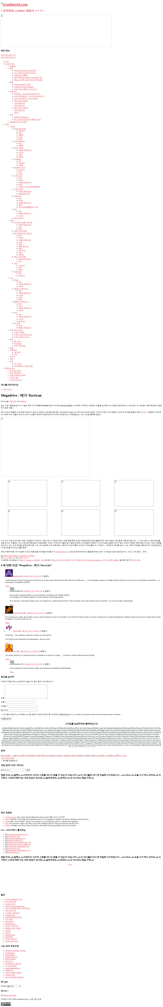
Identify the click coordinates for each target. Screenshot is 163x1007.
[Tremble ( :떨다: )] (56, 737)
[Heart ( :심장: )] (44, 743)
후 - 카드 (17, 341)
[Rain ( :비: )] (123, 743)
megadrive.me (10, 924)
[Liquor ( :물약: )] (139, 741)
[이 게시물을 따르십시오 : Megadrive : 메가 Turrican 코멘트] (18, 558)
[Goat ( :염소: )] (22, 741)
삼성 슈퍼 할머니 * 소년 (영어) (26, 98)
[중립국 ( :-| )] (54, 728)
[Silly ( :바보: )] (158, 728)
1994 (53, 560)
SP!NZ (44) (15, 836)
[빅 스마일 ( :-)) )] (12, 728)
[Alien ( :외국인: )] (102, 737)
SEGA (12, 220)
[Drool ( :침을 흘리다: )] (51, 730)
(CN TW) (22, 251)
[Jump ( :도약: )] (19, 734)
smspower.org (10, 935)
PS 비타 (17, 323)
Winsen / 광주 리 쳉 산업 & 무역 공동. (28, 80)
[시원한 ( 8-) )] (82, 728)
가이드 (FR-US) (16, 380)
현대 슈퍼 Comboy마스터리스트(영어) (21, 110)
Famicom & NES (20, 129)
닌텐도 (12, 126)
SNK (11, 348)
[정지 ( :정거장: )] (134, 734)
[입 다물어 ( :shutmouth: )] (44, 732)
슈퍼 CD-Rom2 (20, 346)
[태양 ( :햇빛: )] (110, 743)
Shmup (7, 933)
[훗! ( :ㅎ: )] (71, 730)
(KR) (20, 139)
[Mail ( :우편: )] (37, 745)
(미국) (21, 152)
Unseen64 (8, 937)
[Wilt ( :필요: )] (82, 730)
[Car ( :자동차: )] (12, 745)
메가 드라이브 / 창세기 (23, 233)
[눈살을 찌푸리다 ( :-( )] (32, 728)
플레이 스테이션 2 (21, 289)
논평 (2, 698)
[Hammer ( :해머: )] (151, 745)
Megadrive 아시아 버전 (18, 122)
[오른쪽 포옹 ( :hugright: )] (54, 734)
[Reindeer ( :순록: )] (102, 741)
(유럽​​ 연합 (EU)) (25, 150)
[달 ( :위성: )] (100, 743)
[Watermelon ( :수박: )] (6, 743)
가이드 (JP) (14, 378)
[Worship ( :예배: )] (69, 737)
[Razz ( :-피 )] (71, 728)
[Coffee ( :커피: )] (146, 741)
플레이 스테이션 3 (21, 302)
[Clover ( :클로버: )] (129, 745)
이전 (4, 389)
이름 (3, 702)
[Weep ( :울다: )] (88, 730)
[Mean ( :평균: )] (74, 732)
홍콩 (11, 82)
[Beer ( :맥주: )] (127, 741)
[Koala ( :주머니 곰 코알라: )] (34, 741)
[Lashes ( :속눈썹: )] (13, 730)
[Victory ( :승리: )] (89, 737)
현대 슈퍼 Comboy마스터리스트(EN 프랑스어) (21, 103)
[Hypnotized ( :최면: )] (126, 730)
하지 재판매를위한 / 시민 (28, 207)
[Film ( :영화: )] (61, 745)
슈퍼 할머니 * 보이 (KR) (23, 366)
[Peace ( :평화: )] (77, 743)
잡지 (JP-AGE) (15, 371)
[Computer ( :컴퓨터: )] (99, 745)
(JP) (20, 133)
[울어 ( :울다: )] (48, 728)
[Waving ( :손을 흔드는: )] (127, 734)
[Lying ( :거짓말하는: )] (12, 737)
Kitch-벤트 (9, 922)
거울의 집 (9, 970)
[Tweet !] (160, 26)
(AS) (20, 242)
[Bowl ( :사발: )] (15, 743)
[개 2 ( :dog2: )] (10, 741)
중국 (11, 68)
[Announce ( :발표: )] (25, 745)
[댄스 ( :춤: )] (7, 734)
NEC (11, 339)
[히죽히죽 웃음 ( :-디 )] (19, 728)
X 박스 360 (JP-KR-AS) (23, 335)
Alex (7, 819)
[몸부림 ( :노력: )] (100, 730)
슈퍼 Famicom (19, 141)
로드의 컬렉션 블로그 (13, 973)
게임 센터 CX (10, 911)
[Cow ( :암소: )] (150, 739)
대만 (11, 115)
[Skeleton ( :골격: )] (103, 739)
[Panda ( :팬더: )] (70, 741)
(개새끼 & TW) (24, 194)
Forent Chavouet (11, 957)
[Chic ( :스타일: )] (77, 728)
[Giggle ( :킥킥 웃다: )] (57, 730)
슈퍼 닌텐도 (19, 148)
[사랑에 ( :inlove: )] (44, 730)
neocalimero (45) (22, 834)
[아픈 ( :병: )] (146, 732)
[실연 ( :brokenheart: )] (53, 743)
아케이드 (13, 350)
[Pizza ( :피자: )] (158, 741)
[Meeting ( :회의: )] (120, 734)
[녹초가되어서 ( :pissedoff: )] (105, 732)
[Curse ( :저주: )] (96, 737)
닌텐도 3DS (18, 189)
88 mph (3, 986)
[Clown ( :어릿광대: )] (114, 737)
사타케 (8, 931)
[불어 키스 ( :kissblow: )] (64, 734)
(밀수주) (17, 352)
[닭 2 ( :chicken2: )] (143, 739)
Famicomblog (10, 955)
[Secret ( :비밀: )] (112, 734)
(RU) (20, 253)
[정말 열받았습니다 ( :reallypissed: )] (116, 732)
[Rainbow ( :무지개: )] (147, 743)
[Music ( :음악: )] (25, 739)
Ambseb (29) (18, 840)
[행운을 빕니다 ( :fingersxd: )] (29, 737)
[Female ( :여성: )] (32, 743)
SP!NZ (15, 631)
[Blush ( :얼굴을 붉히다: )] (30, 730)
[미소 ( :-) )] (5, 728)
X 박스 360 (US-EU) (21, 337)
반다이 (12, 357)
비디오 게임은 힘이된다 (14, 977)
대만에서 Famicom (21, 117)
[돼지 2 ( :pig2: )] (81, 741)
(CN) (20, 174)
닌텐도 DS (18, 176)
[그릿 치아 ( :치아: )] (90, 732)
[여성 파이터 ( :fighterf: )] (153, 737)
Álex (7, 823)
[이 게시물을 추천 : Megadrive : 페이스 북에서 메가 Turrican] (5, 558)
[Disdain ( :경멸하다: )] (5, 732)
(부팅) (21, 157)
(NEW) (21, 255)
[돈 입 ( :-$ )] (21, 732)
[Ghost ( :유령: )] (95, 739)
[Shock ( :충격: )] (138, 728)
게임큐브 (17, 196)
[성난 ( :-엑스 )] (88, 728)
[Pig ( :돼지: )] (76, 741)
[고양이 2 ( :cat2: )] (121, 739)
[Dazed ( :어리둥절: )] (118, 730)
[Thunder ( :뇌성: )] (130, 743)
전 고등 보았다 (11, 966)
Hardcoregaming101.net (13, 917)
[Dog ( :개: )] (4, 741)
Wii (15, 209)
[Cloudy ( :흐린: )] (117, 743)
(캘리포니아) (24, 246)
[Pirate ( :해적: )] (43, 739)
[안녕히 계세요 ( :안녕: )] (78, 734)
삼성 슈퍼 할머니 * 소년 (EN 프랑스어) (29, 96)
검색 (2, 770)
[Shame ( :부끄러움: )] (59, 732)
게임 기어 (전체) (20, 231)
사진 (103, 560)
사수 (108, 560)
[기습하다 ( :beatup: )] (67, 732)
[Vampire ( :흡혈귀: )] (76, 739)
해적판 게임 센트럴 (12, 928)
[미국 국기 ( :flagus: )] (93, 743)
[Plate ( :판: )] (20, 743)
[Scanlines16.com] (14, 4)
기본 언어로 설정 (7, 758)
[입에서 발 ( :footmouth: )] (33, 732)
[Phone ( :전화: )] (48, 745)
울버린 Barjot (10, 959)
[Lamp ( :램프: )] (78, 745)
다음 (10, 389)
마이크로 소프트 (16, 330)
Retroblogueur (18, 613)
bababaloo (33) (19, 838)
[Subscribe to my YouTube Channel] (160, 32)
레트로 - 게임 (40, 560)
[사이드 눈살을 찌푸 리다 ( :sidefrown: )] (109, 730)
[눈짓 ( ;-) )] (61, 728)
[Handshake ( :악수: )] (27, 734)
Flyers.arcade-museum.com (15, 906)
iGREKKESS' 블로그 (13, 964)
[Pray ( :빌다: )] (62, 737)
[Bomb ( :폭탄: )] (144, 745)
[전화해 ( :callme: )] (94, 734)
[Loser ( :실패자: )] (6, 737)
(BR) (20, 249)
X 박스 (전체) (19, 332)
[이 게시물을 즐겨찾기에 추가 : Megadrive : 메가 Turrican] (24, 558)
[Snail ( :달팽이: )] (109, 741)
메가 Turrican (87, 560)
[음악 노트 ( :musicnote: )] (156, 743)
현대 (11, 359)
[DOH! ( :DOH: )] (19, 737)
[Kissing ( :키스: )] (72, 734)
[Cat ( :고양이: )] (116, 739)
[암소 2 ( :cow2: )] (156, 739)
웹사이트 (4, 710)
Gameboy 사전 (19, 167)
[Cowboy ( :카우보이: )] (122, 737)
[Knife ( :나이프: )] (158, 745)
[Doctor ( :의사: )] (143, 737)
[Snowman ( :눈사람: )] (60, 739)
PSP (15, 313)
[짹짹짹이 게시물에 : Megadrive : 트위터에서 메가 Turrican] (12, 558)
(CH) (20, 137)
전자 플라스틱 (10, 902)
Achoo (7, 825)
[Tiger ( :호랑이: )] (115, 741)
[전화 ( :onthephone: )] (103, 734)
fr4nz (15, 651)
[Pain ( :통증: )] (132, 728)
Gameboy (17, 159)
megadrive (97, 560)
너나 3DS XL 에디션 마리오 (25, 73)
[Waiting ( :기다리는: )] (39, 737)
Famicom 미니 (10, 904)
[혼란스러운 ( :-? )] (108, 728)
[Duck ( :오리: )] (16, 741)
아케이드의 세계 (11, 941)
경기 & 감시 (19, 218)
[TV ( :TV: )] (66, 745)
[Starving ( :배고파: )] (77, 737)
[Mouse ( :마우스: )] (64, 741)
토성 (16, 263)
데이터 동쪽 (65, 560)
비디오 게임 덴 (11, 939)
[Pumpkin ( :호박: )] (136, 745)
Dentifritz (23, 401)
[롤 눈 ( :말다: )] (148, 730)
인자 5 (144, 412)
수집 (7, 124)
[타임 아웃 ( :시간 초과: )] (141, 734)
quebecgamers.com (62, 552)
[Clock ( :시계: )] (72, 745)
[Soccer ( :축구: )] (122, 745)
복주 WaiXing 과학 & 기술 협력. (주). (28, 77)
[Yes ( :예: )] (143, 728)
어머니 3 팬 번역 (11, 926)
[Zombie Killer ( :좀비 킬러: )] (86, 739)
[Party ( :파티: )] (37, 739)
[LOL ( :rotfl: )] (153, 728)
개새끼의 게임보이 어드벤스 (25, 70)
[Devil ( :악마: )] (137, 737)
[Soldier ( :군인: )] (68, 739)
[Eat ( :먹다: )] (83, 737)
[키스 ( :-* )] (66, 728)
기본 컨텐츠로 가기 (8, 55)
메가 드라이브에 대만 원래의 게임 (27, 119)
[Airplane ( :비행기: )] (6, 745)
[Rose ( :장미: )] (62, 743)
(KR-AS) (22, 321)
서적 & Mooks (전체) (18, 375)
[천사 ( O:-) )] (108, 737)
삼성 (11, 361)
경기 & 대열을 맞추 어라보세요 (17, 908)
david (7, 821)
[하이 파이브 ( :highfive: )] (36, 734)
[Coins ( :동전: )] (91, 745)
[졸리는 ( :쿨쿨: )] (158, 732)
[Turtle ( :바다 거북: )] (121, 741)
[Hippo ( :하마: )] (28, 741)
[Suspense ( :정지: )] (47, 737)
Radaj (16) (15, 852)
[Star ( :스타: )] (106, 743)
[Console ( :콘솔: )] (107, 745)
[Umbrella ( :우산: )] (138, 743)
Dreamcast (18, 272)
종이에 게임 (10, 368)
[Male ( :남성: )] (38, 743)
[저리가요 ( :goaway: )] (85, 734)
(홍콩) (21, 135)
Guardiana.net (10, 915)
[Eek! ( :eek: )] (141, 730)
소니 (11, 278)
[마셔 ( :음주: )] (133, 741)
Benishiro (16, 576)
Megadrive (30, 560)
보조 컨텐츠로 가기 (8, 57)
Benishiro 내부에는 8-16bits (15, 951)
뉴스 (7, 62)
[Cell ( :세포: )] (42, 745)
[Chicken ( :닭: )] (134, 739)
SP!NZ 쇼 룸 (10, 975)
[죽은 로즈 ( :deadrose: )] (69, 743)
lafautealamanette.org (12, 968)
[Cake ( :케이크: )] (152, 741)
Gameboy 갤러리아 (12, 913)
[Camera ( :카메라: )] (55, 745)
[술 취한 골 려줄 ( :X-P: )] (137, 732)
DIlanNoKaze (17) (24, 850)
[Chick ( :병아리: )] (127, 739)
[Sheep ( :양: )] (87, 741)
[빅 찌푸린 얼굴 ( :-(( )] (41, 728)
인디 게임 (9, 919)
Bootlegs (13, 66)
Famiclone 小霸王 (20, 75)
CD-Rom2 (18, 343)
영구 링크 (137, 560)
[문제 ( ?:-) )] (116, 728)
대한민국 (13, 91)
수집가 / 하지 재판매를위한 (29, 187)
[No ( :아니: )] (148, 728)
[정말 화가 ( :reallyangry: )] (98, 728)
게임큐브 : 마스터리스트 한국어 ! (27, 94)
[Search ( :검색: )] (84, 745)
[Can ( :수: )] (25, 743)
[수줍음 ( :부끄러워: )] (24, 730)
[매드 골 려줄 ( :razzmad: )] (126, 732)
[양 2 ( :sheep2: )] (94, 741)
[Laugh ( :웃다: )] (25, 728)
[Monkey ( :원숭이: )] (47, 741)
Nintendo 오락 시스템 (22, 84)
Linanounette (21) (22, 846)
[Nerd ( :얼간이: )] (31, 739)
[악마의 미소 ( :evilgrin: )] (81, 732)
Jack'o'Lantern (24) (24, 844)
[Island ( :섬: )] (17, 745)
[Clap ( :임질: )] (13, 734)
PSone (16, 280)
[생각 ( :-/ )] (125, 728)
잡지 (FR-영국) (15, 373)
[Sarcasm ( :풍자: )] (157, 730)
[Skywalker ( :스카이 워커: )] (51, 739)
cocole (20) (16, 848)
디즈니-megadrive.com (13, 899)
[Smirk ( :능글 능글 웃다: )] (77, 730)
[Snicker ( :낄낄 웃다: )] (64, 730)
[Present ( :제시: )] (115, 745)
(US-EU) (22, 131)
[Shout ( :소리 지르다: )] (98, 732)
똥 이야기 (9, 961)
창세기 (79, 560)
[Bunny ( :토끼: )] (110, 739)
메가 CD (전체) (20, 257)
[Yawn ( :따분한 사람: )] (152, 732)
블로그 (22, 560)
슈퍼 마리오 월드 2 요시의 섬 (25, 89)
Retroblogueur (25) (24, 842)
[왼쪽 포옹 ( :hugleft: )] (45, 734)
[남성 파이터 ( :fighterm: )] (8, 739)
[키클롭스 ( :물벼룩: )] (130, 737)
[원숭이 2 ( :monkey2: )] (56, 741)
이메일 (4, 706)
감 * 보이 (17, 364)
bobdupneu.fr (10, 953)
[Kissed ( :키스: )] (36, 730)
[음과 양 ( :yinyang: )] (85, 743)
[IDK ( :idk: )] (93, 730)
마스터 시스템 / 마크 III (23, 222)
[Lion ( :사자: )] (40, 741)
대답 (7, 586)
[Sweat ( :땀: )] (135, 730)
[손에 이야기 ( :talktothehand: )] (152, 734)
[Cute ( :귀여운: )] (19, 730)
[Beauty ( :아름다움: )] (6, 730)
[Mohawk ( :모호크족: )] (18, 739)
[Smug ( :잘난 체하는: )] (12, 732)
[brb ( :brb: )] (32, 745)
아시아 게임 (10, 64)
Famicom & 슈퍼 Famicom (23, 87)
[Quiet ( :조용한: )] (53, 732)
